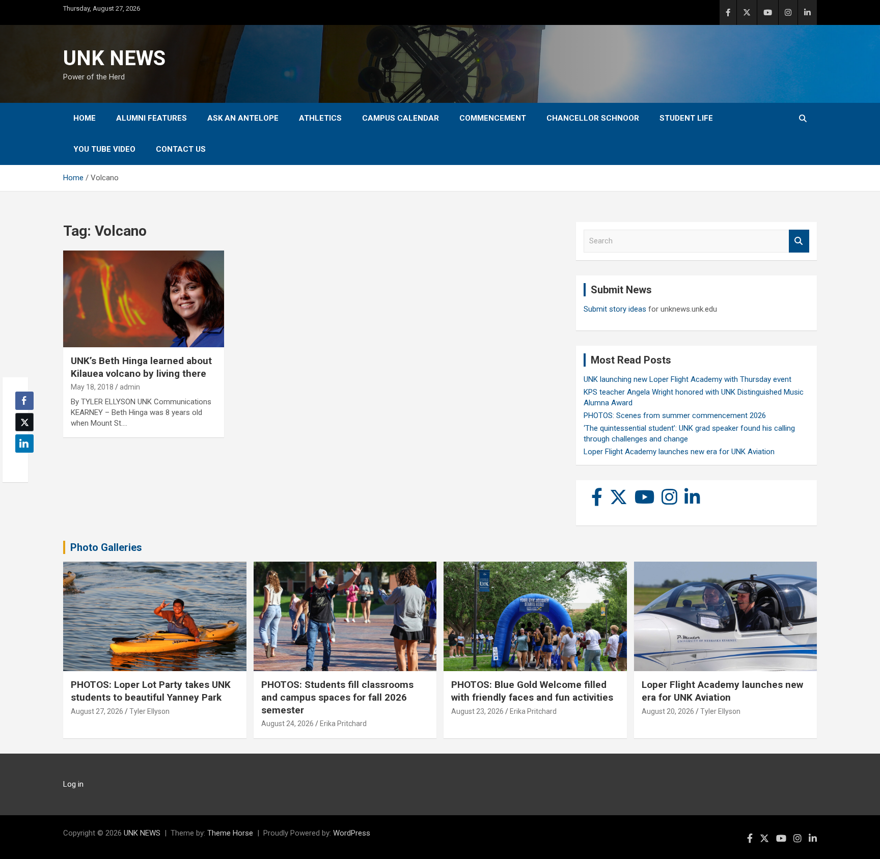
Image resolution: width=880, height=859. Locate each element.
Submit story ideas (615, 309)
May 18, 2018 (92, 387)
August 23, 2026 (477, 711)
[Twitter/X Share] (24, 422)
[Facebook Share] (24, 401)
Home (84, 118)
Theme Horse (230, 833)
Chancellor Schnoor (592, 118)
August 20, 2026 (668, 711)
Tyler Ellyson (149, 711)
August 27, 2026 (97, 711)
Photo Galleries (106, 547)
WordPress (351, 833)
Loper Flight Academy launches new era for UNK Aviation (679, 451)
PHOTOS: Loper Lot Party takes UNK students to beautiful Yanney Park (151, 691)
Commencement (492, 118)
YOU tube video (104, 149)
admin (130, 387)
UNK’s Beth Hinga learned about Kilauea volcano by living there (141, 367)
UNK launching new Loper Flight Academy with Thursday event (687, 379)
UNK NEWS (114, 58)
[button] (21, 463)
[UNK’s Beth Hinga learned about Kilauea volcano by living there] (144, 299)
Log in (73, 784)
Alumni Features (151, 118)
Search (799, 241)
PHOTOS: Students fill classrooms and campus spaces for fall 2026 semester (337, 697)
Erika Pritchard (343, 723)
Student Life (686, 118)
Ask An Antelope (243, 118)
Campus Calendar (400, 118)
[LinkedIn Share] (24, 443)
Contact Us (181, 149)
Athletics (320, 118)
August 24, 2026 (287, 723)
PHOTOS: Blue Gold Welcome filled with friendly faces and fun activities (532, 691)
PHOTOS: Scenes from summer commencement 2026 (675, 415)
